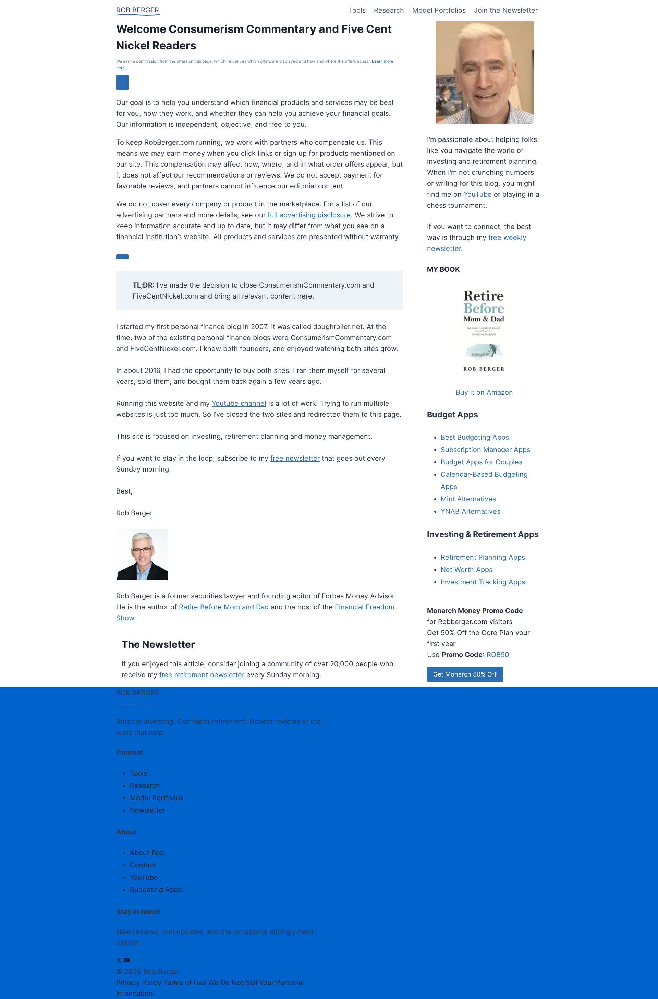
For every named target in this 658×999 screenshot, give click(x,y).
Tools (357, 10)
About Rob (147, 853)
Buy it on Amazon (484, 392)
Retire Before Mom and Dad (224, 607)
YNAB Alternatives (470, 511)
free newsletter (295, 458)
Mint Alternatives (468, 499)
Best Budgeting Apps (475, 437)
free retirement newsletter (201, 675)
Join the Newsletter (506, 10)
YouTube (478, 194)
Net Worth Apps (466, 569)
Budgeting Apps (156, 890)
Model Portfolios (439, 10)
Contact (143, 865)
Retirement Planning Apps (483, 557)
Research (389, 10)
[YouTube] (127, 961)
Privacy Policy (138, 982)
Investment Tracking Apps (483, 582)
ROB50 (498, 654)
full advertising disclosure (309, 215)
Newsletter (147, 810)
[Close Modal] (122, 82)
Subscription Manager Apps (485, 450)
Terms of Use (184, 982)
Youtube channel (239, 403)
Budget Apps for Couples (481, 462)
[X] (119, 961)
